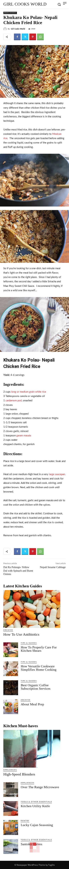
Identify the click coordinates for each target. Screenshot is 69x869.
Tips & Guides (29, 643)
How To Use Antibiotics (21, 634)
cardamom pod (14, 400)
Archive (8, 630)
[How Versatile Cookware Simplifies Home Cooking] (10, 668)
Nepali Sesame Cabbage (53, 567)
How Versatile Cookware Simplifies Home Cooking (38, 667)
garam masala (23, 435)
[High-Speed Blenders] (31, 748)
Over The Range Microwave (40, 787)
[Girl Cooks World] (5, 29)
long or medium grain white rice (28, 392)
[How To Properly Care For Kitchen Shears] (10, 649)
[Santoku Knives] (10, 846)
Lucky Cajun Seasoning (37, 825)
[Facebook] (17, 37)
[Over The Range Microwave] (10, 789)
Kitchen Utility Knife (35, 806)
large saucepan (57, 474)
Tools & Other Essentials (36, 802)
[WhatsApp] (40, 37)
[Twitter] (25, 37)
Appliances (10, 770)
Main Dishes (10, 13)
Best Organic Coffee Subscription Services (35, 686)
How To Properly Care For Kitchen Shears (39, 648)
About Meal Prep (32, 704)
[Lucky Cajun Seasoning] (10, 827)
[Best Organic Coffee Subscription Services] (10, 687)
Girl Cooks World (18, 29)
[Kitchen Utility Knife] (10, 808)
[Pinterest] (32, 37)
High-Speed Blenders (19, 774)
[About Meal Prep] (10, 706)
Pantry (25, 821)
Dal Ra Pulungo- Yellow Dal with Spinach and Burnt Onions (18, 571)
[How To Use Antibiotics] (31, 609)
